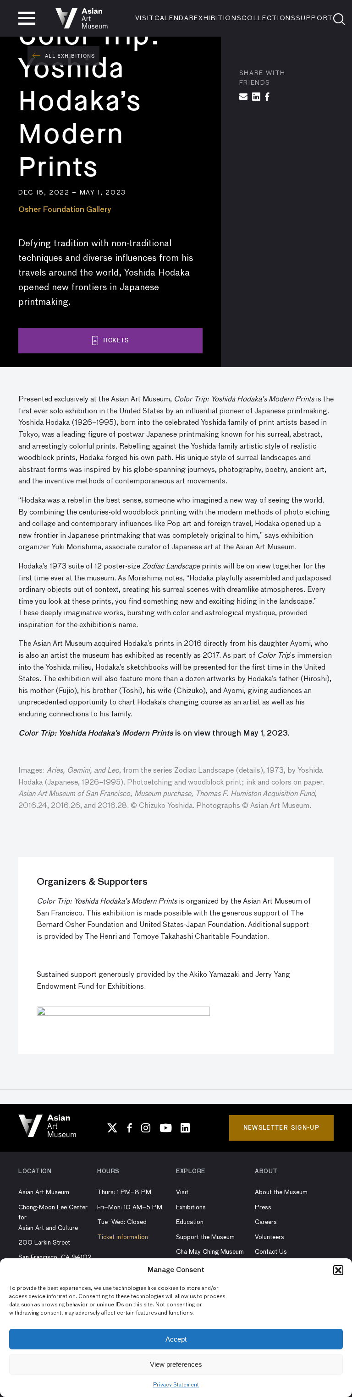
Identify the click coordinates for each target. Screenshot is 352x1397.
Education (190, 1222)
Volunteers (269, 1237)
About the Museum (281, 1192)
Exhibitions (218, 18)
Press (263, 1207)
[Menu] (26, 18)
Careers (266, 1222)
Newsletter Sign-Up (281, 1127)
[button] (338, 1270)
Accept (176, 1339)
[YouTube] (165, 1127)
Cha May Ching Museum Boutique (210, 1257)
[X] (112, 1127)
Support (315, 18)
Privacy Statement (176, 1385)
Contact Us (271, 1252)
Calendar (174, 18)
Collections (269, 18)
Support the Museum (205, 1237)
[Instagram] (145, 1127)
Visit (144, 18)
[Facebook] (129, 1127)
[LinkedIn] (185, 1127)
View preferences (176, 1364)
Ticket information (122, 1237)
